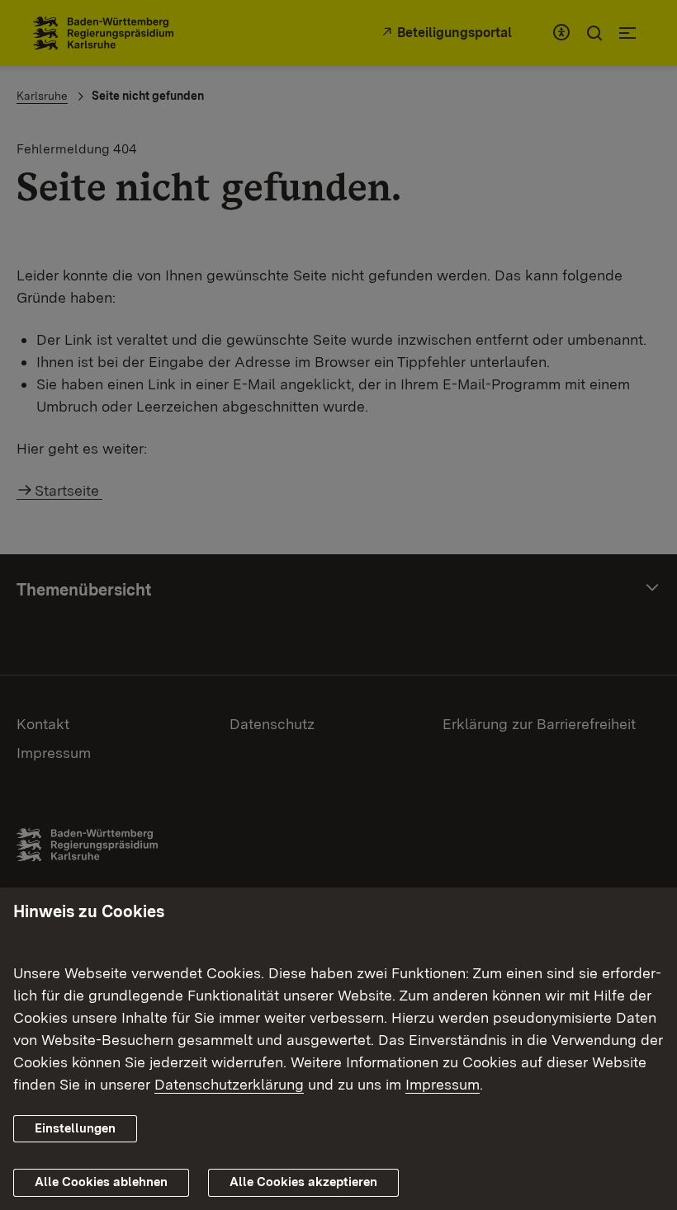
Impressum (442, 1084)
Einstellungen (75, 1128)
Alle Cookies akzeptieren (303, 1182)
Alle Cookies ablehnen (101, 1182)
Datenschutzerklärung (229, 1084)
